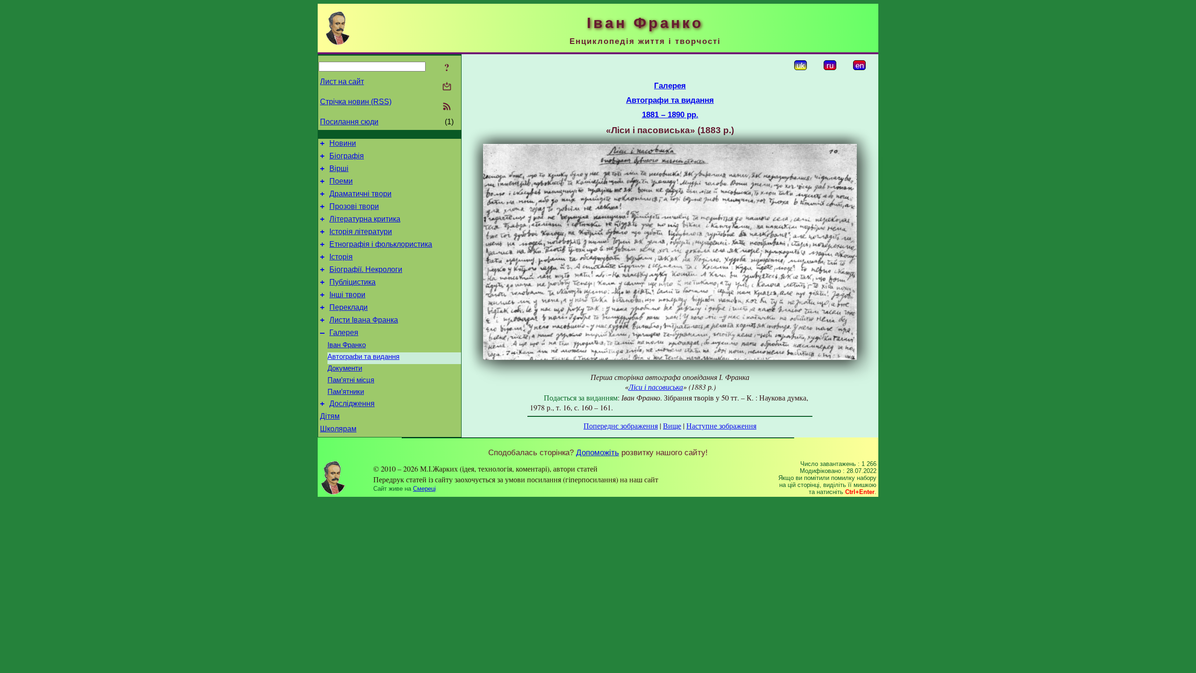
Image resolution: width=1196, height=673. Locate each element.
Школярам (338, 429)
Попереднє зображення (621, 425)
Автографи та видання (363, 356)
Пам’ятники (345, 391)
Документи (344, 368)
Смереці (424, 488)
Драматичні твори (360, 194)
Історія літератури (360, 232)
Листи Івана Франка (363, 320)
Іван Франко (346, 345)
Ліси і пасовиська (655, 387)
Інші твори (347, 295)
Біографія (346, 156)
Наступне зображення (721, 425)
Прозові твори (354, 206)
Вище (672, 425)
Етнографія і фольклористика (380, 244)
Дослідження (352, 404)
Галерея (343, 332)
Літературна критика (364, 219)
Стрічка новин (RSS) (356, 102)
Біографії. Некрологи (365, 269)
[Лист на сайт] (447, 87)
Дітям (330, 416)
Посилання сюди (349, 122)
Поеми (341, 181)
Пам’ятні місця (350, 380)
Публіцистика (352, 282)
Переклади (348, 307)
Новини (342, 143)
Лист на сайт (342, 82)
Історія (341, 257)
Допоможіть (597, 452)
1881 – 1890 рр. (670, 114)
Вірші (339, 168)
